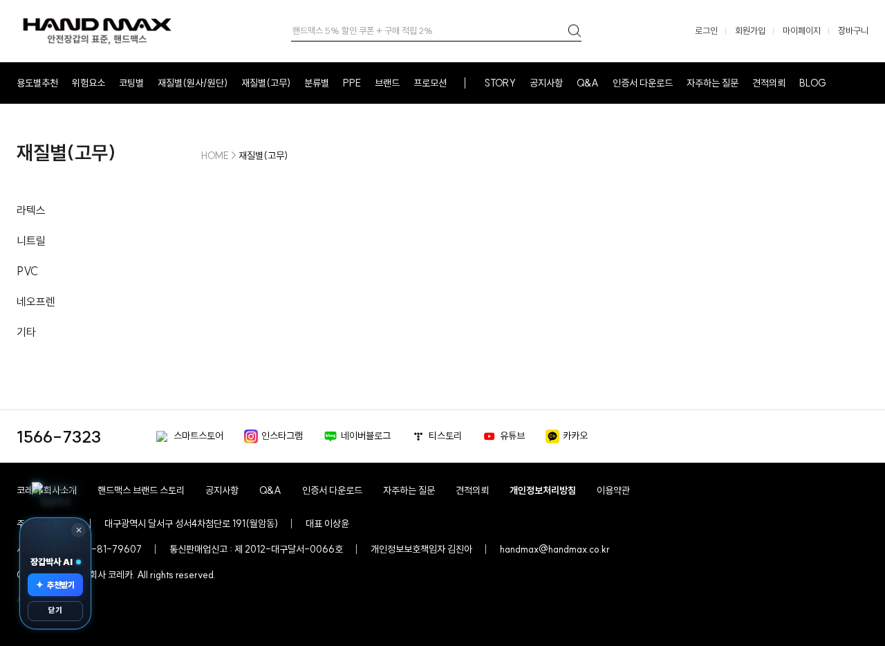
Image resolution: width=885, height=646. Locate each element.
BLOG (812, 83)
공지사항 (546, 83)
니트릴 (31, 241)
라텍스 (31, 210)
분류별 (316, 83)
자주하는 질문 (712, 83)
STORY (500, 83)
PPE (352, 83)
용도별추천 (37, 83)
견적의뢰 (768, 83)
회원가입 (750, 30)
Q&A (588, 83)
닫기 (55, 610)
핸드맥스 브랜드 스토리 (141, 490)
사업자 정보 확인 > (49, 599)
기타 (26, 332)
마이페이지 (802, 30)
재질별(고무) (265, 83)
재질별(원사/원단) (192, 83)
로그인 (706, 30)
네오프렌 (36, 301)
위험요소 (88, 83)
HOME (215, 155)
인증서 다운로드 (643, 83)
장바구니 (853, 30)
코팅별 (131, 83)
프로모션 (430, 83)
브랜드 (387, 83)
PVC (27, 271)
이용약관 (613, 490)
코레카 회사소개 (47, 490)
